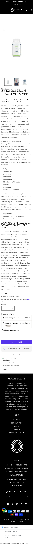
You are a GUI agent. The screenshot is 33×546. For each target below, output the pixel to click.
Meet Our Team (16, 423)
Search (16, 429)
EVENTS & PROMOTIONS (16, 479)
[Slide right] (31, 82)
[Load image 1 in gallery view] (8, 82)
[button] (2, 10)
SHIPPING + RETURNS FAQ (16, 465)
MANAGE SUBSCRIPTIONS (16, 471)
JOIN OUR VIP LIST (16, 482)
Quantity (3, 304)
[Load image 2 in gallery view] (24, 82)
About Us (16, 420)
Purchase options (7, 314)
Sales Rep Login (16, 432)
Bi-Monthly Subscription (14, 538)
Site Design (20, 519)
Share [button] (5, 369)
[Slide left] (2, 82)
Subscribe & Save (11, 324)
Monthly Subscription (13, 535)
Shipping (4, 296)
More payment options (16, 354)
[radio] (3, 318)
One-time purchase (12, 318)
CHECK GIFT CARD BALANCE (16, 468)
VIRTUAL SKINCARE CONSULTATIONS (16, 475)
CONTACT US (16, 485)
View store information (11, 365)
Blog (16, 426)
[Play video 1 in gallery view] (16, 82)
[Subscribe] (27, 497)
